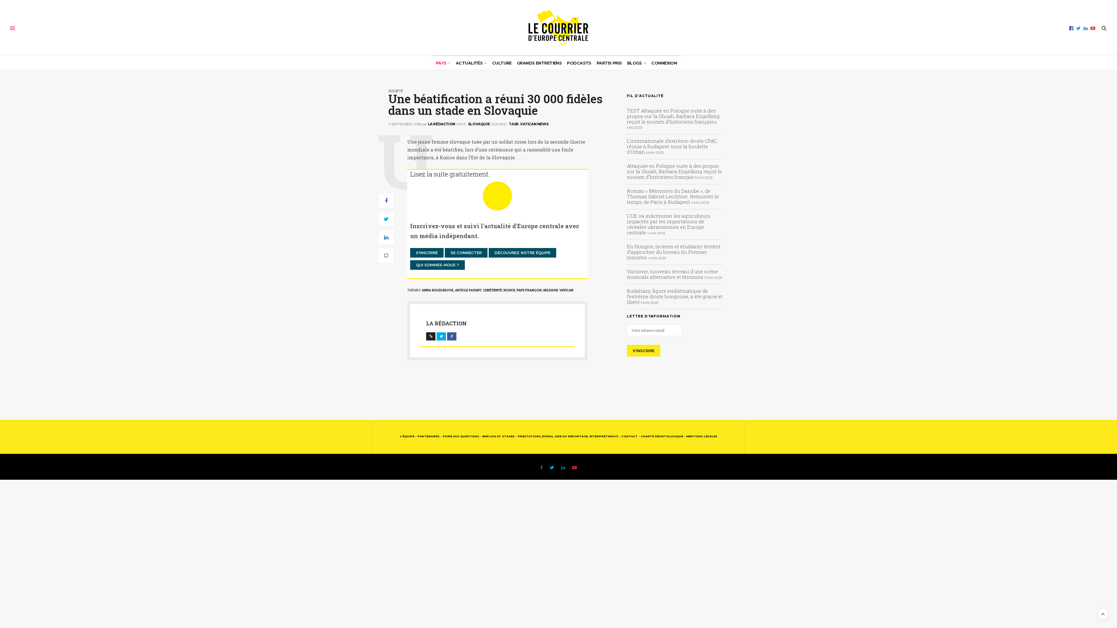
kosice (509, 290)
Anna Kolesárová (437, 290)
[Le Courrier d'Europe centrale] (558, 28)
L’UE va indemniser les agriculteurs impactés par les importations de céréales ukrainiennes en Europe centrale (668, 224)
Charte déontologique (662, 436)
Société (395, 91)
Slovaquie (479, 124)
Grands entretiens (539, 63)
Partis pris (609, 63)
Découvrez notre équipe (522, 252)
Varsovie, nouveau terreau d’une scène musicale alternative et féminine (672, 274)
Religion (550, 290)
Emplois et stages (498, 436)
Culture (502, 63)
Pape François (529, 290)
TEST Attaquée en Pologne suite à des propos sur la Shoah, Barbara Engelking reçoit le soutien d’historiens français (673, 116)
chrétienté (492, 290)
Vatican (566, 290)
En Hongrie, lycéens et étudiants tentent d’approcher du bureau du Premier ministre (674, 252)
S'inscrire (427, 252)
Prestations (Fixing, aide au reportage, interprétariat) (568, 436)
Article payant (468, 290)
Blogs (634, 63)
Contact (629, 436)
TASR (513, 124)
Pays (441, 63)
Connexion (664, 63)
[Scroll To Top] (1103, 614)
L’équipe (407, 436)
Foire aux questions (461, 436)
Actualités (469, 63)
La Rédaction (441, 124)
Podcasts (579, 63)
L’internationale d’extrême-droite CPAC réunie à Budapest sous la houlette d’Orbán (672, 146)
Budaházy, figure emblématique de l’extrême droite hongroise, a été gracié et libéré (675, 296)
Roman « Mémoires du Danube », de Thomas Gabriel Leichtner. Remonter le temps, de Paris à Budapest (673, 196)
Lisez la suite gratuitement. (450, 174)
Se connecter (466, 252)
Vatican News (534, 124)
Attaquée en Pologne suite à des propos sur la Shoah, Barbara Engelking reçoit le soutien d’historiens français (674, 171)
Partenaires (428, 436)
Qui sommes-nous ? (437, 265)
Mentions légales (701, 436)
